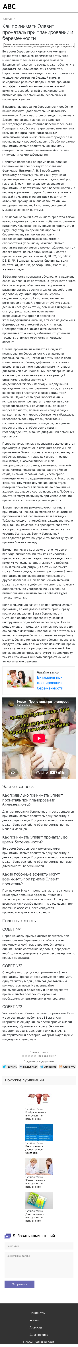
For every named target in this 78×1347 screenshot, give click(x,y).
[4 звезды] (32, 1056)
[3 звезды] (29, 1056)
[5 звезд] (35, 1056)
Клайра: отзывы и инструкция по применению (35, 1115)
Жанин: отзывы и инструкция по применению (35, 1183)
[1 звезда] (23, 1056)
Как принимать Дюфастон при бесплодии (34, 1149)
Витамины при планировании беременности (50, 682)
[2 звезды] (26, 1056)
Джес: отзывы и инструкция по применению (34, 1217)
